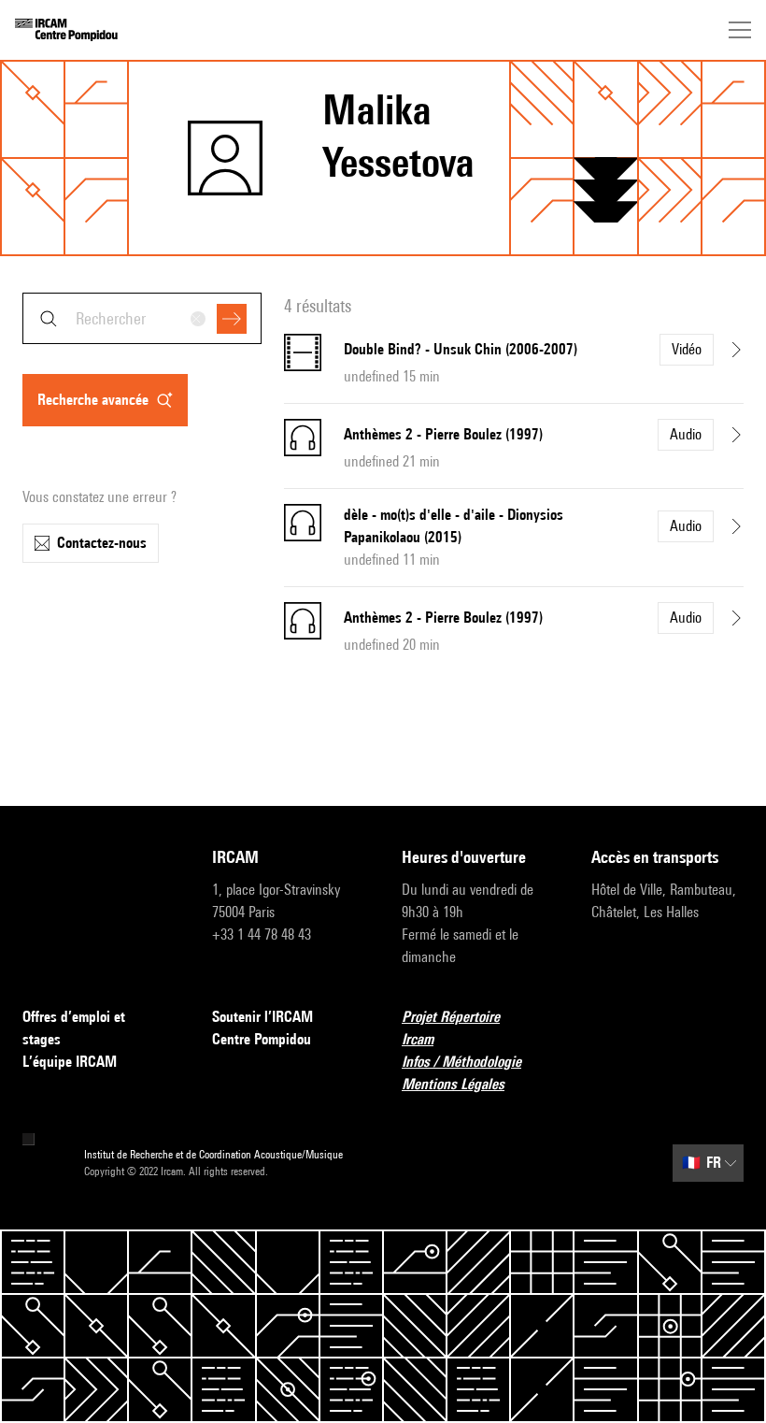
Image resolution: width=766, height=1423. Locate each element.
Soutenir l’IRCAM (262, 1017)
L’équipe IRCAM (69, 1062)
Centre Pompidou (261, 1039)
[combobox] (142, 318)
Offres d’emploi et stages (73, 1028)
